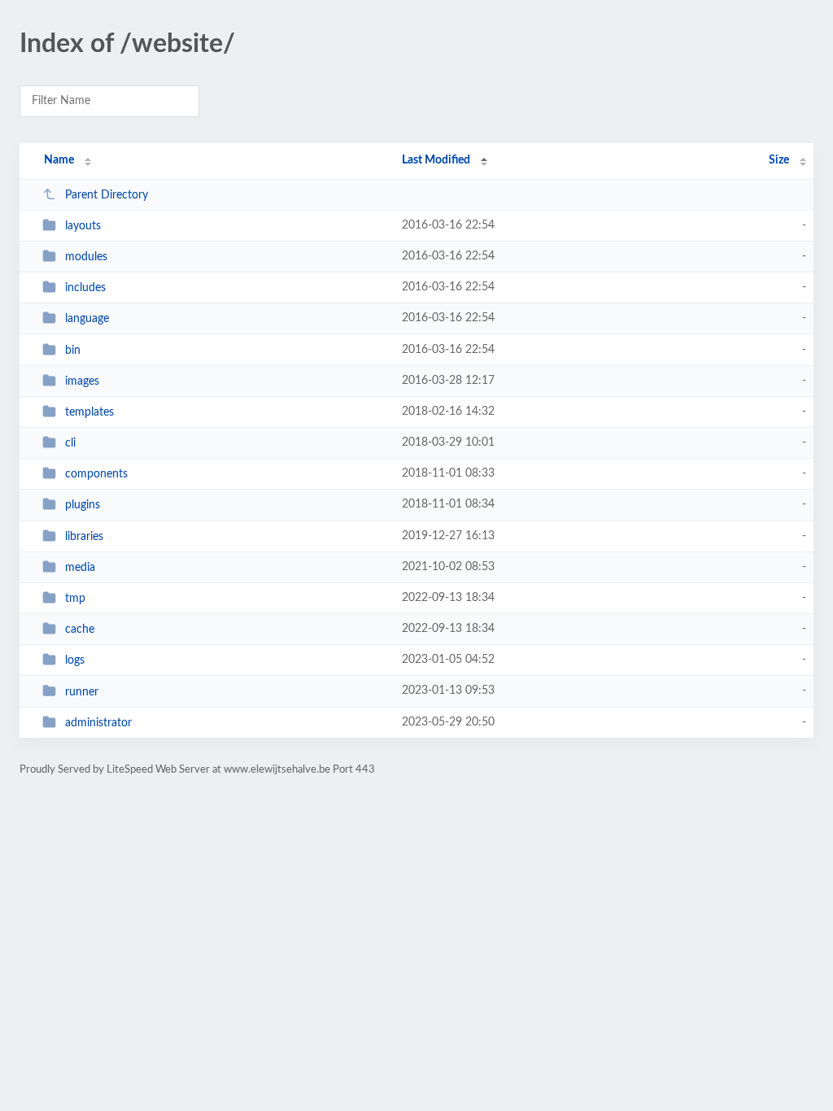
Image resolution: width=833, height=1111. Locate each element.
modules (86, 257)
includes (85, 288)
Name (59, 160)
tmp (75, 598)
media (80, 567)
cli (70, 443)
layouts (83, 226)
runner (81, 691)
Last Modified (436, 160)
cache (79, 629)
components (96, 474)
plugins (82, 505)
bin (73, 350)
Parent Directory (106, 195)
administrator (98, 723)
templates (89, 412)
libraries (84, 536)
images (82, 381)
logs (75, 660)
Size (779, 160)
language (87, 319)
